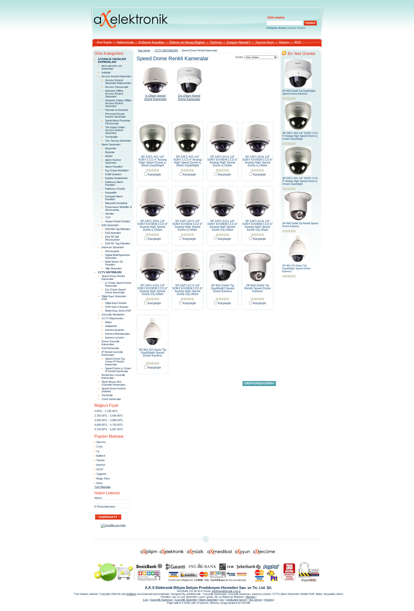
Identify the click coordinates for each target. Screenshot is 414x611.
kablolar (106, 72)
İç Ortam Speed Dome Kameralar (155, 97)
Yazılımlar (107, 395)
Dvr (222, 599)
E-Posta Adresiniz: (105, 506)
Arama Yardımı (296, 27)
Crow (99, 446)
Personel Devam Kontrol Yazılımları (115, 115)
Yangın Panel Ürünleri (117, 221)
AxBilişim (131, 594)
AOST (100, 469)
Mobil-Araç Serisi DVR (118, 310)
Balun (108, 322)
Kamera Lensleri (114, 337)
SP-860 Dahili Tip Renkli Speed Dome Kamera (257, 288)
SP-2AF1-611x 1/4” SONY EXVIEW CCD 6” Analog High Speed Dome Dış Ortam (222, 225)
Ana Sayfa (144, 50)
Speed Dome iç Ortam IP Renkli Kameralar (118, 370)
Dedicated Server (236, 599)
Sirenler (109, 213)
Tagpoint (101, 473)
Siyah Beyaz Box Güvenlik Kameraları (113, 383)
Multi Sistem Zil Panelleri (113, 263)
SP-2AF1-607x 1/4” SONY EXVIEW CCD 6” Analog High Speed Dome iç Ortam (187, 225)
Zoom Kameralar (111, 399)
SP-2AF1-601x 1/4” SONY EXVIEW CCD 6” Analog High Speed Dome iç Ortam (222, 161)
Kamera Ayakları (114, 329)
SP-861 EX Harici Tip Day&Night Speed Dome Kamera (152, 352)
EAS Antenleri (113, 232)
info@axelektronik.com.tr (226, 591)
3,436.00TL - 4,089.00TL (108, 420)
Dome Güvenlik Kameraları (111, 343)
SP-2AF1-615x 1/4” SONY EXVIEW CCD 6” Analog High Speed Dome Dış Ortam (152, 290)
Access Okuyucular (116, 86)
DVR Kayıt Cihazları (116, 306)
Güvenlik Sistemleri (186, 599)
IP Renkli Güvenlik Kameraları (112, 353)
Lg (97, 451)
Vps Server (255, 599)
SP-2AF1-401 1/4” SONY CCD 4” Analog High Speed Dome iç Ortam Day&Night (152, 161)
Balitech (100, 455)
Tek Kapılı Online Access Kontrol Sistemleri (115, 130)
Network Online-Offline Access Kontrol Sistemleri (118, 103)
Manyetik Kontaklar (116, 203)
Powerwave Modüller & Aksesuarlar (118, 208)
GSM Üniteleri (113, 174)
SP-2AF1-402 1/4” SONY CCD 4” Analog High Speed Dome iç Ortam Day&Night (187, 161)
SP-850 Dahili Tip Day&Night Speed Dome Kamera (222, 288)
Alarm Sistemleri (111, 144)
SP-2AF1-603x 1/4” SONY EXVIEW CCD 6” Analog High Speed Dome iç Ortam (257, 161)
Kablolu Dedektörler (116, 178)
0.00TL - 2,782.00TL (106, 411)
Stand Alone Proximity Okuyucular (117, 122)
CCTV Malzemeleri (112, 318)
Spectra (100, 442)
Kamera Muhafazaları (117, 333)
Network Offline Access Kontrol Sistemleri (114, 93)
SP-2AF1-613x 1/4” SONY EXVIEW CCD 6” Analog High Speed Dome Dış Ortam (257, 225)
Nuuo (99, 483)
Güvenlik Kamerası (161, 599)
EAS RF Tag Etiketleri (117, 243)
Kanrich (100, 464)
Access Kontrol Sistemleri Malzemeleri (118, 82)
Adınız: (98, 497)
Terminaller (111, 136)
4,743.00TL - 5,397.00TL (108, 429)
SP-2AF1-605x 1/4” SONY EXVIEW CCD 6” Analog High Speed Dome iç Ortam (152, 225)
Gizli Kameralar (110, 348)
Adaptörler (111, 326)
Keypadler (111, 192)
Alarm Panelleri (113, 166)
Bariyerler (110, 148)
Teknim (100, 460)
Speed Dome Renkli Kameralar (113, 277)
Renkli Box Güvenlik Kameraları (113, 376)
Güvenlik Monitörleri (113, 314)
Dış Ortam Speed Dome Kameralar (115, 291)
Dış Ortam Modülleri (116, 170)
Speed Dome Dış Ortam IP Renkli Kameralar (115, 361)
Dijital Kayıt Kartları (116, 303)
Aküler (109, 156)
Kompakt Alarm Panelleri (114, 198)
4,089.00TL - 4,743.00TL (108, 424)
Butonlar (110, 152)
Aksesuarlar (112, 251)
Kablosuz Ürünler (115, 188)
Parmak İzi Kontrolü (116, 110)
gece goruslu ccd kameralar (112, 67)
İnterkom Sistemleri (113, 247)
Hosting (268, 599)
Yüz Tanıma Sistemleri (118, 140)
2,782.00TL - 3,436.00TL (108, 415)
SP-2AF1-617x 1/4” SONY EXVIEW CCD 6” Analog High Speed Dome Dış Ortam (187, 290)
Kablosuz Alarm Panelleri (114, 183)
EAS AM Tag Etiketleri (117, 229)
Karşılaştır (154, 174)
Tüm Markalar (102, 486)
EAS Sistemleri (110, 225)
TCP (107, 217)
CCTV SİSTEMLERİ (166, 50)
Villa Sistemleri (113, 268)
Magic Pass (103, 478)
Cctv (145, 599)
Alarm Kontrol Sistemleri (113, 161)
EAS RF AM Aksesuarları (112, 238)
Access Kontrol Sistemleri (116, 76)
